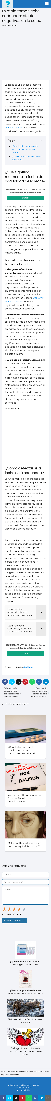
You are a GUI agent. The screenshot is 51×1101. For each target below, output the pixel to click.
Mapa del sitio (23, 1090)
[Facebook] (5, 682)
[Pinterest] (25, 682)
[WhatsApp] (32, 682)
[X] (19, 682)
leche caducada (14, 127)
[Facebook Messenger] (12, 682)
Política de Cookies (23, 1087)
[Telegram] (46, 682)
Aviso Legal (13, 1085)
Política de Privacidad (29, 1085)
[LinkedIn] (39, 682)
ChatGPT (25, 198)
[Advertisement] (25, 52)
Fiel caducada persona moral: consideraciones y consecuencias (12, 692)
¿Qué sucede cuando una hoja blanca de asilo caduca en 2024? (39, 692)
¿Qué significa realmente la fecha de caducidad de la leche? (25, 149)
